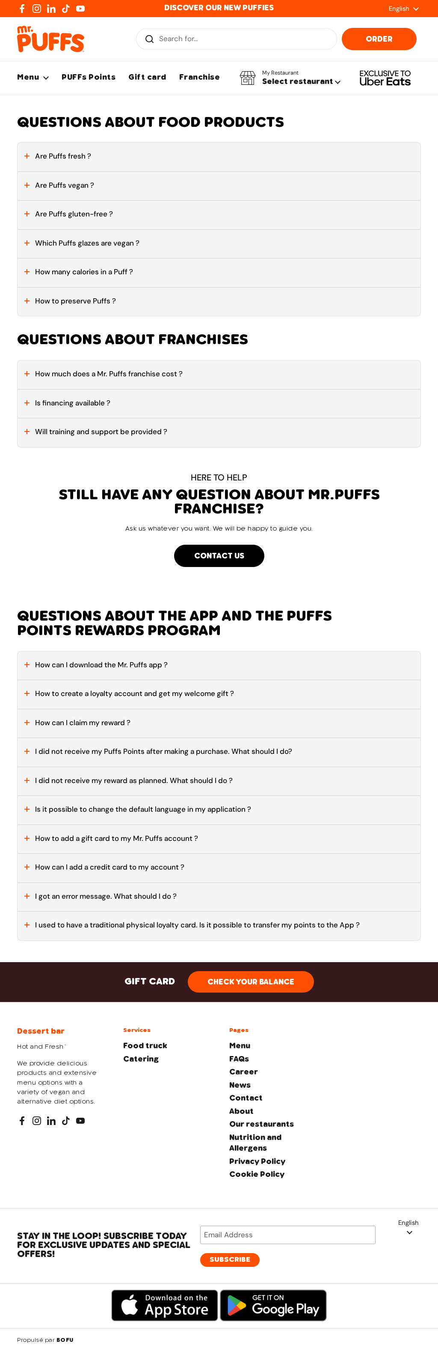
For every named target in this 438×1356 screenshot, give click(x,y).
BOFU (65, 1340)
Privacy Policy (257, 1161)
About (241, 1111)
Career (243, 1072)
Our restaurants (261, 1124)
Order (379, 39)
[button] (290, 78)
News (240, 1085)
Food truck (145, 1046)
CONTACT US (219, 556)
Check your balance (250, 982)
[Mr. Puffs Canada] (50, 39)
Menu (239, 1046)
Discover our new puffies (219, 8)
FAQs (239, 1059)
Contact (246, 1098)
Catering (141, 1059)
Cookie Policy (256, 1174)
